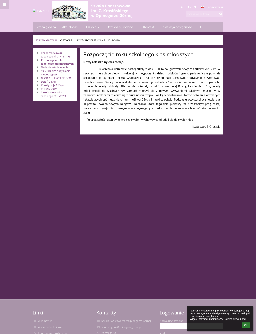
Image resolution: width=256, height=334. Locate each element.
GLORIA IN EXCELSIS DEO (56, 78)
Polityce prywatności (235, 319)
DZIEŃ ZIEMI (48, 81)
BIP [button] (201, 27)
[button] (195, 7)
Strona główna (46, 40)
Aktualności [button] (70, 27)
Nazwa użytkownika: (172, 321)
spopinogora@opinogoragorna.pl (121, 327)
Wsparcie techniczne (50, 327)
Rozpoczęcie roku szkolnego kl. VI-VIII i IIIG (55, 54)
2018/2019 (113, 40)
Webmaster (45, 321)
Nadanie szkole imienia (54, 67)
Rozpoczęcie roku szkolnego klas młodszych (57, 61)
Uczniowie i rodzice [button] (120, 27)
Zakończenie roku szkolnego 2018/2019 (53, 94)
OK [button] (246, 325)
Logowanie (215, 7)
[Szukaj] (220, 13)
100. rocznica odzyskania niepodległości (55, 72)
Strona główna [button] (46, 27)
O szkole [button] (90, 27)
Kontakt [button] (148, 27)
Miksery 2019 (49, 89)
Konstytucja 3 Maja (52, 85)
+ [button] (183, 7)
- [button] (190, 7)
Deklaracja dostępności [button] (176, 27)
